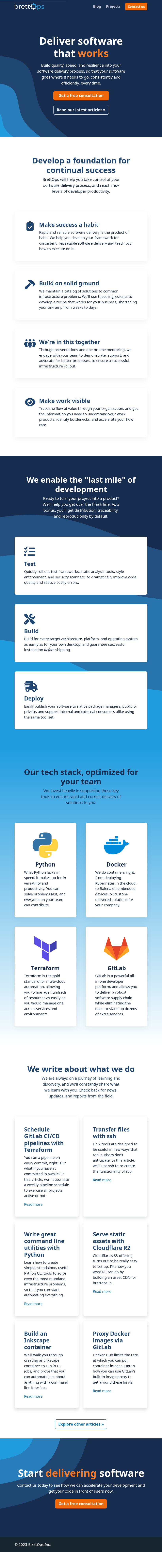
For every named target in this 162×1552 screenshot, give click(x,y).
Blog (97, 6)
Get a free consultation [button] (81, 95)
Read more (34, 1204)
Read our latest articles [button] (81, 109)
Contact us (136, 6)
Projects (113, 6)
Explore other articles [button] (81, 1424)
